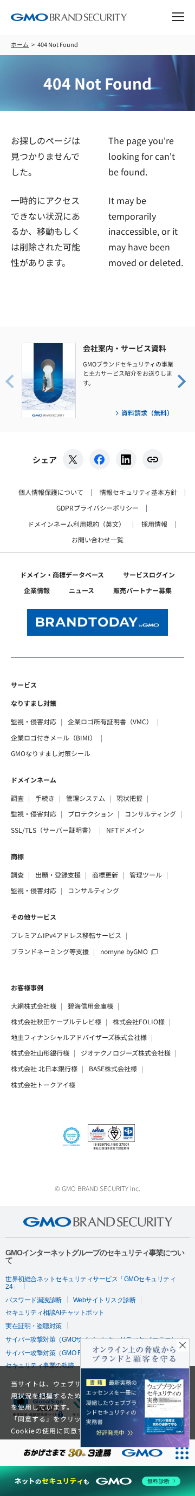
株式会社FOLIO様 (139, 1021)
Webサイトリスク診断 (104, 1300)
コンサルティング (150, 813)
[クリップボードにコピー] (152, 459)
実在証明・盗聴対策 (33, 1326)
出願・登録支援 (58, 874)
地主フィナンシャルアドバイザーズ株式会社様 (79, 1037)
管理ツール (145, 874)
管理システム (85, 798)
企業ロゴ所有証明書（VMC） (110, 721)
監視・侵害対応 (33, 721)
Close (182, 1345)
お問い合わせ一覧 (97, 539)
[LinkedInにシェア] (126, 459)
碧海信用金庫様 (90, 1005)
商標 (17, 856)
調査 (17, 798)
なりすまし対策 (33, 703)
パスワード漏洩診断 (33, 1300)
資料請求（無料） (147, 412)
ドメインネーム (33, 779)
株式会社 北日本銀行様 (44, 1068)
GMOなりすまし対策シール (50, 753)
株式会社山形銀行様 (40, 1052)
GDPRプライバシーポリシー (97, 507)
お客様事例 (27, 987)
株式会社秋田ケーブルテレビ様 (56, 1021)
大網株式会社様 (33, 1005)
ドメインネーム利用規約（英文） (76, 523)
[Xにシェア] (73, 459)
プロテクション (90, 813)
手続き (45, 798)
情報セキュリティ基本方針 (138, 492)
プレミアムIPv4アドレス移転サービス (66, 935)
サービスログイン (149, 574)
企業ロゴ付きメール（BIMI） (53, 737)
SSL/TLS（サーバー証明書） (53, 829)
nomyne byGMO (124, 951)
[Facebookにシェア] (99, 459)
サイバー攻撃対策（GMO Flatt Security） (61, 1353)
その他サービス (33, 916)
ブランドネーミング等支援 (50, 951)
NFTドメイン (125, 829)
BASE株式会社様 (113, 1068)
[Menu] (178, 18)
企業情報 (37, 590)
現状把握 (129, 798)
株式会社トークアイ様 (43, 1084)
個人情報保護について (50, 492)
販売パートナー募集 (142, 590)
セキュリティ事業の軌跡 (39, 1365)
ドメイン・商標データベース (62, 574)
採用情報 (154, 523)
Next (181, 380)
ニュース (81, 590)
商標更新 (105, 874)
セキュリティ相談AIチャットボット (55, 1312)
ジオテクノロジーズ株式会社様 (126, 1052)
